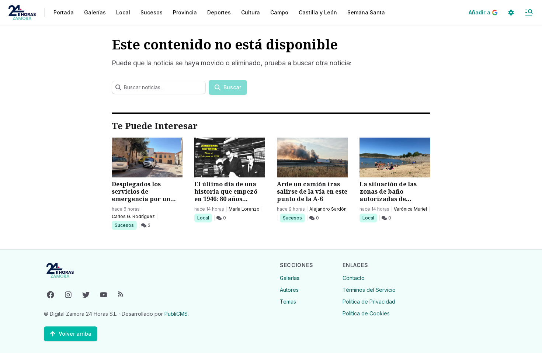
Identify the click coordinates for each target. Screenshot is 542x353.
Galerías (95, 12)
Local (204, 218)
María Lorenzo (244, 209)
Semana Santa (366, 12)
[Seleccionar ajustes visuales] (511, 12)
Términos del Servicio (369, 290)
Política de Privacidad (369, 301)
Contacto (354, 278)
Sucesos (125, 225)
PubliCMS (176, 314)
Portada (63, 12)
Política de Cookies (366, 313)
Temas (288, 301)
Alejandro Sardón (328, 209)
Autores (289, 290)
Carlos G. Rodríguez (133, 216)
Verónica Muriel (410, 209)
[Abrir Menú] (528, 12)
